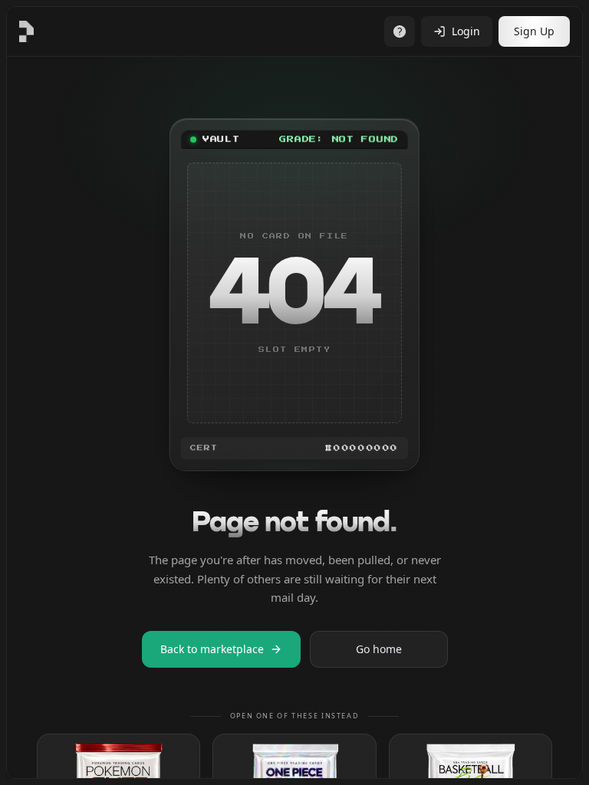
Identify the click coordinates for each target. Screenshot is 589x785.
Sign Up (534, 31)
